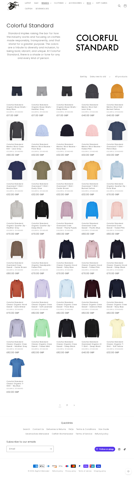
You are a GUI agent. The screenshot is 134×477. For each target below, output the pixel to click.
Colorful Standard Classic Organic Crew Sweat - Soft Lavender (42, 304)
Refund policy (101, 433)
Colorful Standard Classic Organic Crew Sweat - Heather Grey (17, 344)
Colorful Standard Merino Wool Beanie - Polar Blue (42, 146)
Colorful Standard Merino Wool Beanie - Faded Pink (92, 146)
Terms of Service (84, 433)
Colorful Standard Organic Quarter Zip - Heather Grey (17, 225)
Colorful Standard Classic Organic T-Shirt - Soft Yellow (115, 344)
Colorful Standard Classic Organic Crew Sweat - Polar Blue (67, 304)
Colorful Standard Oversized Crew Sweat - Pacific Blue (91, 225)
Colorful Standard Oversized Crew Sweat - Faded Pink (116, 225)
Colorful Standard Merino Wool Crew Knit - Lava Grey (15, 146)
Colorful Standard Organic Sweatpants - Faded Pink (42, 265)
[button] (46, 3)
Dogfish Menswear (42, 471)
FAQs (71, 429)
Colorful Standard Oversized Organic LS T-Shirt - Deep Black (92, 344)
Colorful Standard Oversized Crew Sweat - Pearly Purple (67, 225)
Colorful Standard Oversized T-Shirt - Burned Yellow (90, 186)
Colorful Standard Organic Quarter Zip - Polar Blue (117, 186)
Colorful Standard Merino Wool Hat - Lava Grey (90, 107)
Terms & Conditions (86, 429)
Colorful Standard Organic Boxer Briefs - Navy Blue (17, 107)
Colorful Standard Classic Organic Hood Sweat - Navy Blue (67, 265)
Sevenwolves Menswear (37, 433)
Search (26, 429)
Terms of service (85, 471)
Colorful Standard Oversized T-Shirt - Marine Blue (15, 186)
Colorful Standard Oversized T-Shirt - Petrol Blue (115, 146)
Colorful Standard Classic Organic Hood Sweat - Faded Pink (92, 265)
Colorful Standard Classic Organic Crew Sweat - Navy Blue (117, 304)
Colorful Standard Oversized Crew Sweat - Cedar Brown (17, 265)
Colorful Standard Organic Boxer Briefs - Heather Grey (42, 107)
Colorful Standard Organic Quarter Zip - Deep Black (42, 225)
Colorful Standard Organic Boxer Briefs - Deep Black (67, 107)
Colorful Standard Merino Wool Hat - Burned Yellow (115, 107)
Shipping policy (100, 471)
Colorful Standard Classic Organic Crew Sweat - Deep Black (67, 344)
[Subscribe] (51, 449)
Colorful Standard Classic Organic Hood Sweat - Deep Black (117, 265)
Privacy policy (70, 471)
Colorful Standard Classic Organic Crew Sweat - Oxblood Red (92, 304)
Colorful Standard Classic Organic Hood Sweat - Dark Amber (17, 304)
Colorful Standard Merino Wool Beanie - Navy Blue (67, 146)
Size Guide (104, 429)
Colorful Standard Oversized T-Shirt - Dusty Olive (40, 186)
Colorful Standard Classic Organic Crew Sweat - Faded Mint (42, 344)
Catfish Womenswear (62, 433)
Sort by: (83, 76)
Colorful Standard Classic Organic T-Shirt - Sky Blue (15, 383)
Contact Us (38, 429)
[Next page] (74, 405)
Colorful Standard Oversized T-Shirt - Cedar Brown (65, 186)
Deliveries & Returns (56, 429)
